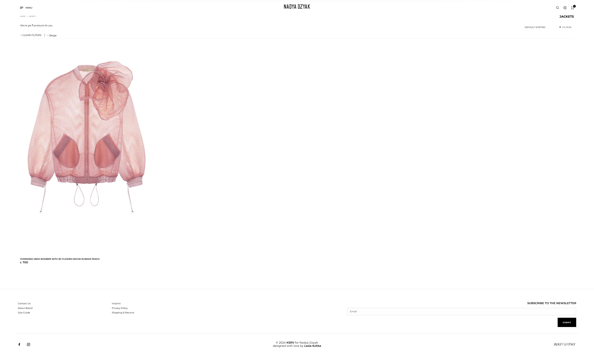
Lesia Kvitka (312, 346)
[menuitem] (565, 8)
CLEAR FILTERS (31, 35)
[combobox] (539, 27)
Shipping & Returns (123, 312)
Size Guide (24, 312)
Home (22, 16)
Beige (53, 35)
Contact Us (24, 303)
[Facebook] (19, 344)
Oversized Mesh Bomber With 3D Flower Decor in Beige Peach (59, 259)
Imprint (116, 303)
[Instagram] (28, 344)
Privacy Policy (120, 308)
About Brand (25, 308)
